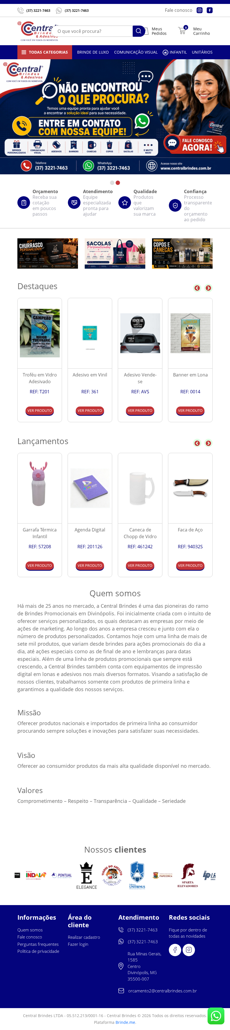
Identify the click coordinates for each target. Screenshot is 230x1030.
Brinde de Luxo (93, 52)
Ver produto (39, 410)
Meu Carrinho (201, 31)
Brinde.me (125, 1022)
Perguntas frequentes (38, 944)
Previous (197, 288)
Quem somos (30, 930)
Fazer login (78, 944)
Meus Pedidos (159, 31)
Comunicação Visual (136, 52)
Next (208, 288)
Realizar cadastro (84, 937)
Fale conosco (178, 10)
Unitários (202, 52)
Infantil (178, 52)
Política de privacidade (38, 951)
